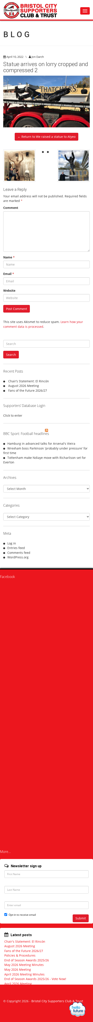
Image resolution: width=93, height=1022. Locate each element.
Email (8, 274)
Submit (80, 918)
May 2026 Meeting (17, 969)
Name (9, 257)
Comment (10, 208)
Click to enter (12, 415)
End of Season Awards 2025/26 (26, 960)
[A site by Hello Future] (77, 1009)
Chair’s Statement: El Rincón (28, 381)
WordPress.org (18, 557)
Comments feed (18, 553)
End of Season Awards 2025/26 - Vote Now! (35, 979)
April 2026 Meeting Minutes (24, 974)
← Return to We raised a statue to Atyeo (46, 137)
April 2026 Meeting (18, 984)
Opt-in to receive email (22, 914)
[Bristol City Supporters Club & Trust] (32, 9)
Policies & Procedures (19, 955)
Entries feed (16, 548)
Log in (11, 543)
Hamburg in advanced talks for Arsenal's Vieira (41, 443)
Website (9, 290)
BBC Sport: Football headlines (26, 433)
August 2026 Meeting (23, 386)
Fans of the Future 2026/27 (27, 390)
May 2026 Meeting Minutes (24, 965)
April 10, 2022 (14, 57)
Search (11, 355)
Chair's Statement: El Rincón (24, 941)
